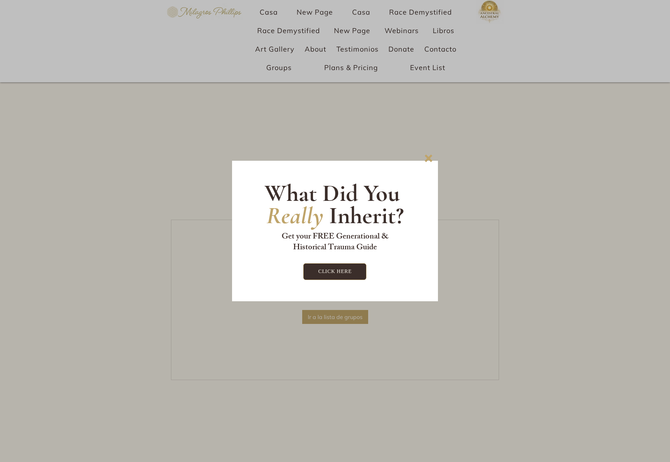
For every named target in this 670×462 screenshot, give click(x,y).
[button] (428, 158)
